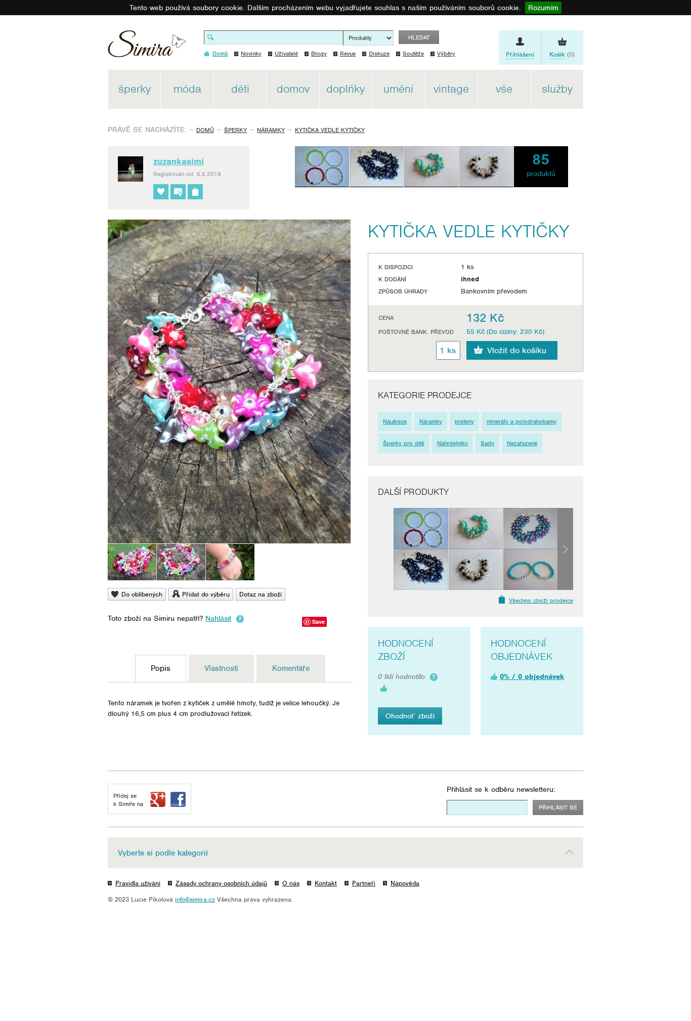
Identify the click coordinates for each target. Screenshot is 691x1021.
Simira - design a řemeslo (147, 47)
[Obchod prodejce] (195, 191)
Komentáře (291, 668)
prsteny (464, 421)
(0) (562, 54)
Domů (205, 130)
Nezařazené (522, 443)
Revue (348, 54)
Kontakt (326, 883)
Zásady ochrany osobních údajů (221, 883)
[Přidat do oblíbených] (160, 191)
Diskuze (379, 54)
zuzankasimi (178, 161)
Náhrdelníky (452, 443)
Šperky (235, 130)
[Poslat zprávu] (178, 191)
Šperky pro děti (403, 443)
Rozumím (543, 7)
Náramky (271, 130)
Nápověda (405, 883)
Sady (487, 443)
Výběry (446, 54)
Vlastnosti (221, 668)
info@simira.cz (195, 899)
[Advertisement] (631, 221)
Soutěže (413, 54)
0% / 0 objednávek (532, 676)
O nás (290, 883)
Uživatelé (286, 54)
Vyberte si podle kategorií (163, 853)
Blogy (319, 54)
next (565, 549)
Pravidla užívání (137, 883)
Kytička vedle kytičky (330, 130)
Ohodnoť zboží (410, 715)
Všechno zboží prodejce (541, 601)
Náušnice (395, 421)
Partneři (363, 883)
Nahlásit (218, 618)
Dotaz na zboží (260, 594)
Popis (160, 668)
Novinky (251, 54)
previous (386, 549)
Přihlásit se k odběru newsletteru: (501, 789)
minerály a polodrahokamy (521, 421)
